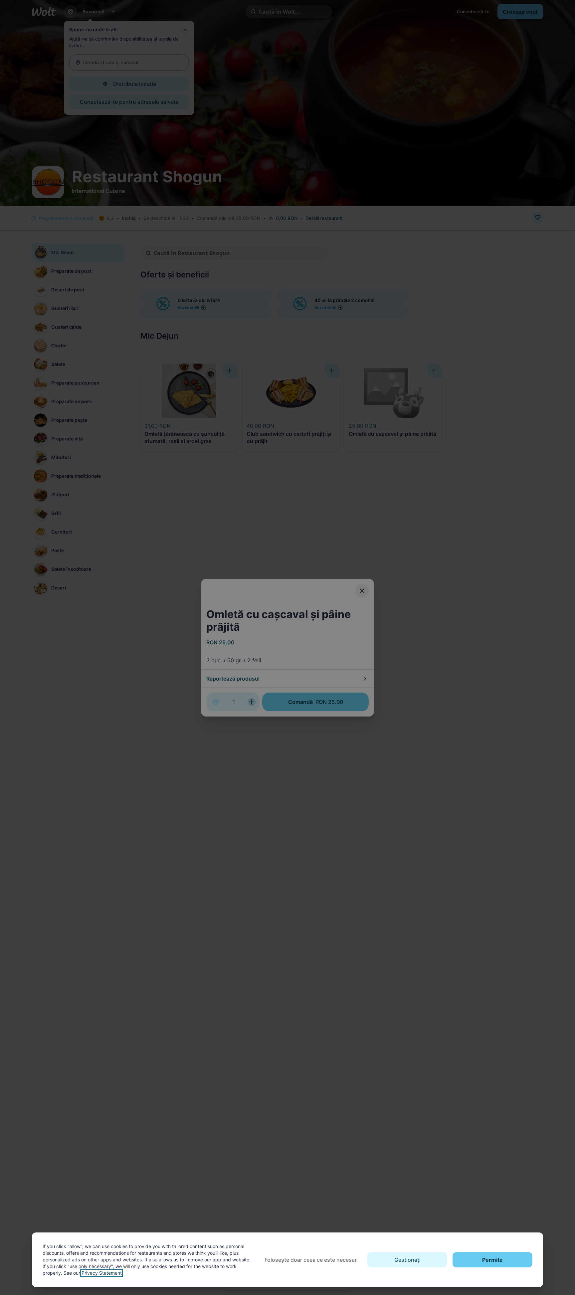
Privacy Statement (102, 1273)
